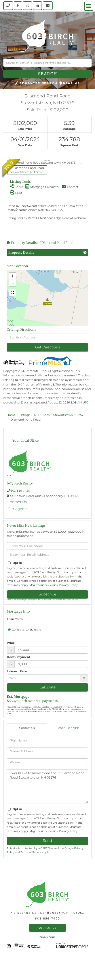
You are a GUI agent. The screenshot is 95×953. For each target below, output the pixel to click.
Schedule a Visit (68, 728)
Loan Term (15, 619)
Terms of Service (31, 852)
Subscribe (47, 594)
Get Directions (47, 347)
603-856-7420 (20, 490)
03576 (81, 415)
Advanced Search (38, 83)
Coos (46, 415)
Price (11, 643)
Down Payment (18, 657)
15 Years (35, 629)
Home (11, 415)
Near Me (71, 83)
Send (47, 840)
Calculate (48, 687)
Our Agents (18, 509)
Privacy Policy (68, 585)
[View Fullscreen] (12, 292)
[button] (47, 74)
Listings (24, 415)
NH (36, 415)
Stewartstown (63, 415)
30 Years (17, 629)
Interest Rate (17, 671)
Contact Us (17, 502)
